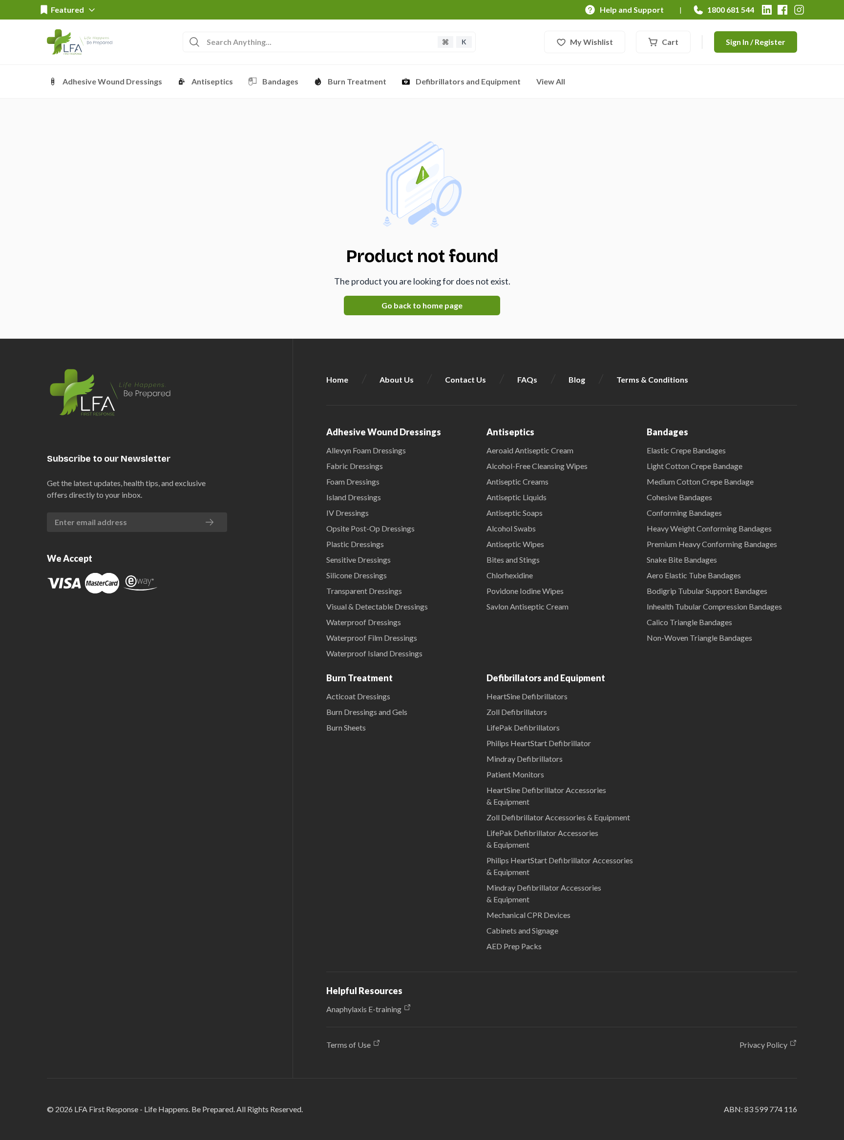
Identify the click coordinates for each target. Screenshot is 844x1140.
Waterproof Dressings (363, 622)
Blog (577, 379)
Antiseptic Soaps (514, 512)
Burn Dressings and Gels (366, 711)
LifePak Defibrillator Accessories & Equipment (542, 838)
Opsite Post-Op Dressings (370, 528)
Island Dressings (353, 497)
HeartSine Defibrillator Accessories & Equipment (546, 795)
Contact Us (465, 379)
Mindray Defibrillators (524, 758)
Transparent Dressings (364, 590)
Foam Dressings (353, 481)
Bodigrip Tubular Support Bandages (707, 590)
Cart (670, 41)
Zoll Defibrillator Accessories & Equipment (558, 817)
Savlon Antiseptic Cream (527, 606)
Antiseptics (212, 81)
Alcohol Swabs (511, 528)
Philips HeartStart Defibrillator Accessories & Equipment (559, 865)
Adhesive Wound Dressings (112, 81)
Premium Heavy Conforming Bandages (712, 544)
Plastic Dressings (355, 544)
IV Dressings (347, 512)
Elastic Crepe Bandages (686, 450)
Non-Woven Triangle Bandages (699, 637)
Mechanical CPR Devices (528, 914)
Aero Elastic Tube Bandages (694, 575)
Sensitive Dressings (358, 559)
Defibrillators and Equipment (468, 81)
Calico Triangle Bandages (689, 622)
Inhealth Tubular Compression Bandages (714, 606)
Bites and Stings (513, 559)
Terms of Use (348, 1044)
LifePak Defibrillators (523, 727)
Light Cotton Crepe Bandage (694, 465)
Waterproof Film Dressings (371, 637)
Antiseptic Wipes (515, 544)
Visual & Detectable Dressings (377, 606)
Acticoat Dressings (358, 696)
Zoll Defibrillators (516, 711)
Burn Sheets (346, 727)
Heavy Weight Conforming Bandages (709, 528)
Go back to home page (422, 305)
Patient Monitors (515, 774)
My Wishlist (591, 41)
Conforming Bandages (684, 512)
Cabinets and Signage (522, 930)
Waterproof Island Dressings (374, 653)
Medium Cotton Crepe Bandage (700, 481)
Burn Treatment (357, 81)
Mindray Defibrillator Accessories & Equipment (543, 893)
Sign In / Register (755, 41)
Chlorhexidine (509, 575)
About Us (397, 379)
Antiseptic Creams (517, 481)
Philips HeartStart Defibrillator (538, 743)
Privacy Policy (763, 1044)
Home (337, 379)
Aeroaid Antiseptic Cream (529, 450)
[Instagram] (799, 10)
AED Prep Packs (514, 946)
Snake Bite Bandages (682, 559)
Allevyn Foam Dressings (366, 450)
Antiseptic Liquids (516, 497)
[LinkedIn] (767, 10)
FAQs (527, 379)
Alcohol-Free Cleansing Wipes (537, 465)
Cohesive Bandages (679, 497)
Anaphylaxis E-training (363, 1009)
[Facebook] (782, 10)
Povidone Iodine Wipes (525, 590)
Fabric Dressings (354, 465)
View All (550, 81)
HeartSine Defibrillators (527, 696)
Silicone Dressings (356, 575)
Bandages (280, 81)
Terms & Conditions (652, 379)
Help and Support (632, 9)
